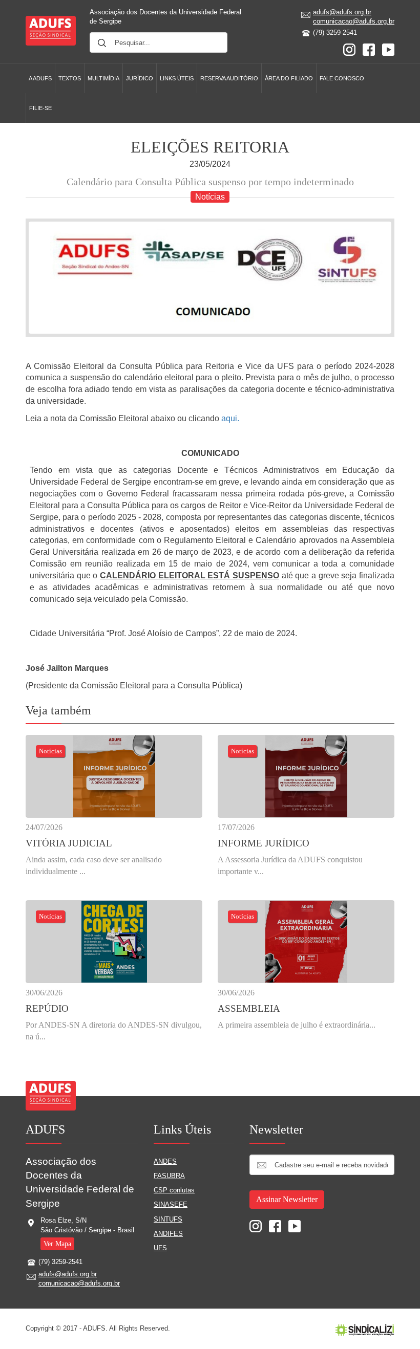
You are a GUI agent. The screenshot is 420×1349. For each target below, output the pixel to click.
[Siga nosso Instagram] (349, 49)
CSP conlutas (174, 1190)
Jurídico (139, 78)
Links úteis (177, 78)
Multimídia (103, 78)
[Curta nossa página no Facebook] (369, 49)
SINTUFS (168, 1219)
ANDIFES (168, 1233)
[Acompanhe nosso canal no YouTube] (388, 49)
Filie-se (40, 108)
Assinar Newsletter (287, 1199)
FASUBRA (169, 1176)
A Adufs (40, 78)
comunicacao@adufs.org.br (353, 21)
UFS (160, 1248)
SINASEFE (170, 1204)
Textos (69, 78)
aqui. (230, 418)
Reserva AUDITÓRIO (229, 78)
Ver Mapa (57, 1244)
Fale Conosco (342, 78)
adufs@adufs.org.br (342, 12)
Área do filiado (289, 78)
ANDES (165, 1161)
